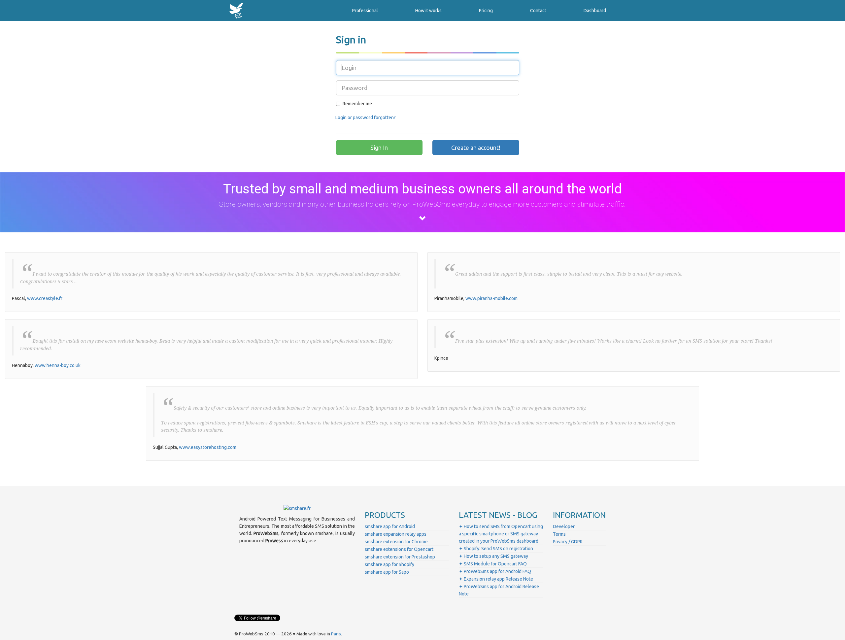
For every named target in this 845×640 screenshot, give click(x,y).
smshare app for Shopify (389, 564)
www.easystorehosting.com (207, 447)
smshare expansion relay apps (395, 534)
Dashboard (595, 10)
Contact (538, 10)
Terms (559, 534)
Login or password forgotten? (365, 117)
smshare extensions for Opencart (399, 549)
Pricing (486, 10)
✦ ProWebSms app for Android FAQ (495, 571)
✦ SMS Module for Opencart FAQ (493, 563)
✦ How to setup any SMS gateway (493, 556)
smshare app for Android (390, 526)
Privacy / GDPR (568, 541)
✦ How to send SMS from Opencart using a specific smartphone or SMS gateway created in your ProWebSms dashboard (501, 534)
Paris (336, 633)
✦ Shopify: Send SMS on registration (496, 548)
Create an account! (475, 147)
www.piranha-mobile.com (491, 298)
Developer (564, 526)
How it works (428, 10)
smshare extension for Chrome (396, 541)
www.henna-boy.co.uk (58, 365)
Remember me (357, 103)
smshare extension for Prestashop (400, 556)
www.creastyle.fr (44, 298)
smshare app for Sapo (387, 572)
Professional (365, 10)
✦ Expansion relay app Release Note (496, 579)
